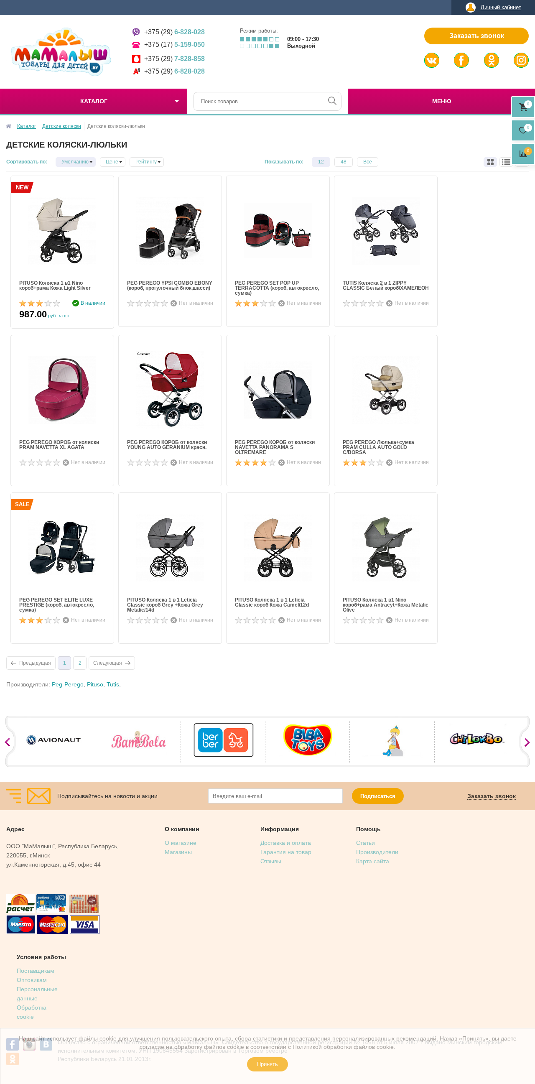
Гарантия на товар (285, 852)
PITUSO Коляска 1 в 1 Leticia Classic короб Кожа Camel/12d (272, 602)
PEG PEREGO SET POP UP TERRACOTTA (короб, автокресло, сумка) (277, 288)
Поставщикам (35, 970)
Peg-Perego (68, 684)
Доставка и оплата (285, 842)
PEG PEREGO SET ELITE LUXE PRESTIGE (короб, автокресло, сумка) (56, 604)
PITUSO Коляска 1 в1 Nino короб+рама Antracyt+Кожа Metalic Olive (385, 604)
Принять (267, 1064)
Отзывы (270, 861)
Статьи (365, 842)
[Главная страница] (8, 126)
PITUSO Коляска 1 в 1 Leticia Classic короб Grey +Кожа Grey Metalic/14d (165, 604)
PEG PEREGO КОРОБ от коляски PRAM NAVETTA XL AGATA (59, 445)
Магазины (178, 852)
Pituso (95, 684)
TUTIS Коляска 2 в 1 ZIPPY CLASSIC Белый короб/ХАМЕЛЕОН (386, 286)
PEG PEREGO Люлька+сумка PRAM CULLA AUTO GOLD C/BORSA (378, 447)
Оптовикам (32, 980)
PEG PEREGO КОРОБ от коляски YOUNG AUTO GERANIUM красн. (167, 445)
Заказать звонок (476, 35)
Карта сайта (372, 861)
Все (367, 162)
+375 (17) (174, 44)
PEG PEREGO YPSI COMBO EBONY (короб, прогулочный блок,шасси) (169, 286)
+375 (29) (174, 32)
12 (321, 162)
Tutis (113, 684)
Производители (377, 852)
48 (343, 162)
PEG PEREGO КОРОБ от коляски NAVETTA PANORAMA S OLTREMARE (275, 447)
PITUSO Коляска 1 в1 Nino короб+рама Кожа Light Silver (55, 286)
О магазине (180, 842)
